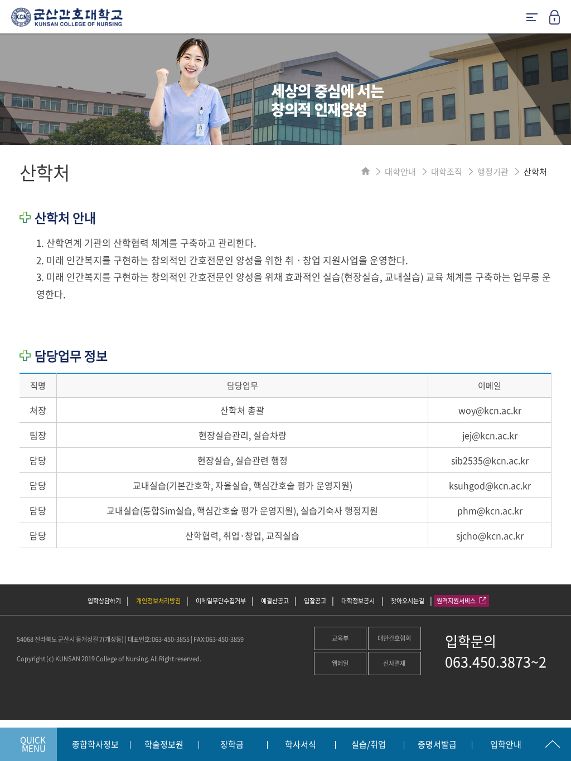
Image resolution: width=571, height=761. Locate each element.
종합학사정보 (95, 745)
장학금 (232, 745)
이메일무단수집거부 (221, 601)
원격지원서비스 (457, 601)
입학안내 (505, 745)
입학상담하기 (104, 601)
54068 (25, 639)
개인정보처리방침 (158, 601)
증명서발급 (437, 745)
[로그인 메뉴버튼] (560, 20)
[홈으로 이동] (365, 171)
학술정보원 (163, 745)
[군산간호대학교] (61, 21)
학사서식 (300, 745)
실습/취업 (368, 745)
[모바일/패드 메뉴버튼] (532, 18)
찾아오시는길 (407, 601)
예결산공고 (275, 601)
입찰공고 (315, 601)
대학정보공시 (358, 601)
